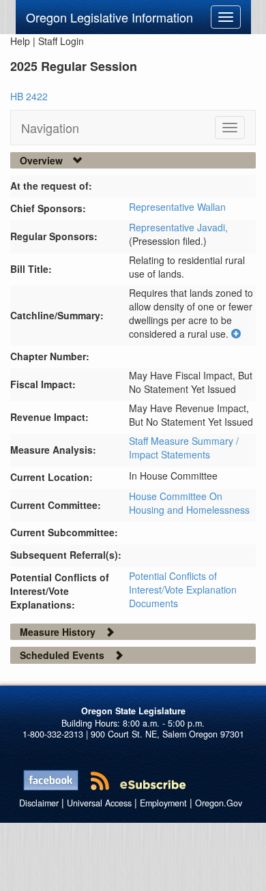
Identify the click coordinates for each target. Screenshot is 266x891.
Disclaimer (39, 803)
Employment (163, 803)
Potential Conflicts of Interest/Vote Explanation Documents (183, 589)
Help (20, 41)
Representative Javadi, (178, 227)
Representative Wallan (177, 207)
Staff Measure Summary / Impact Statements (184, 447)
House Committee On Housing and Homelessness (189, 502)
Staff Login (61, 41)
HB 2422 (29, 96)
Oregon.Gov (218, 803)
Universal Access (99, 803)
